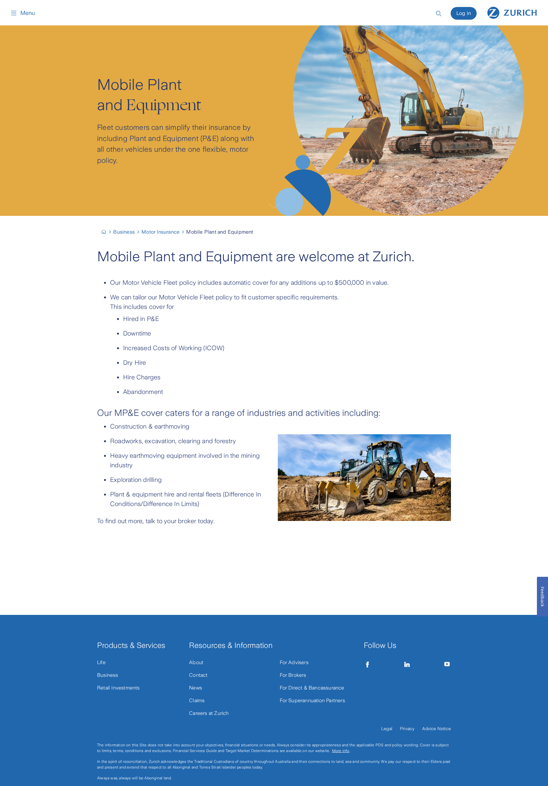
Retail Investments (118, 687)
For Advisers (294, 662)
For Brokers (293, 675)
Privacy (407, 728)
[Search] (438, 13)
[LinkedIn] (407, 664)
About (196, 662)
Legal (386, 728)
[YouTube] (447, 664)
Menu (27, 13)
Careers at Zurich (209, 713)
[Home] (512, 12)
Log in (463, 13)
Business (107, 675)
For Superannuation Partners (312, 700)
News (195, 687)
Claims (197, 700)
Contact (198, 675)
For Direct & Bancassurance (312, 687)
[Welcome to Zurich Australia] (106, 232)
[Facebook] (367, 664)
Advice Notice (436, 728)
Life (101, 662)
